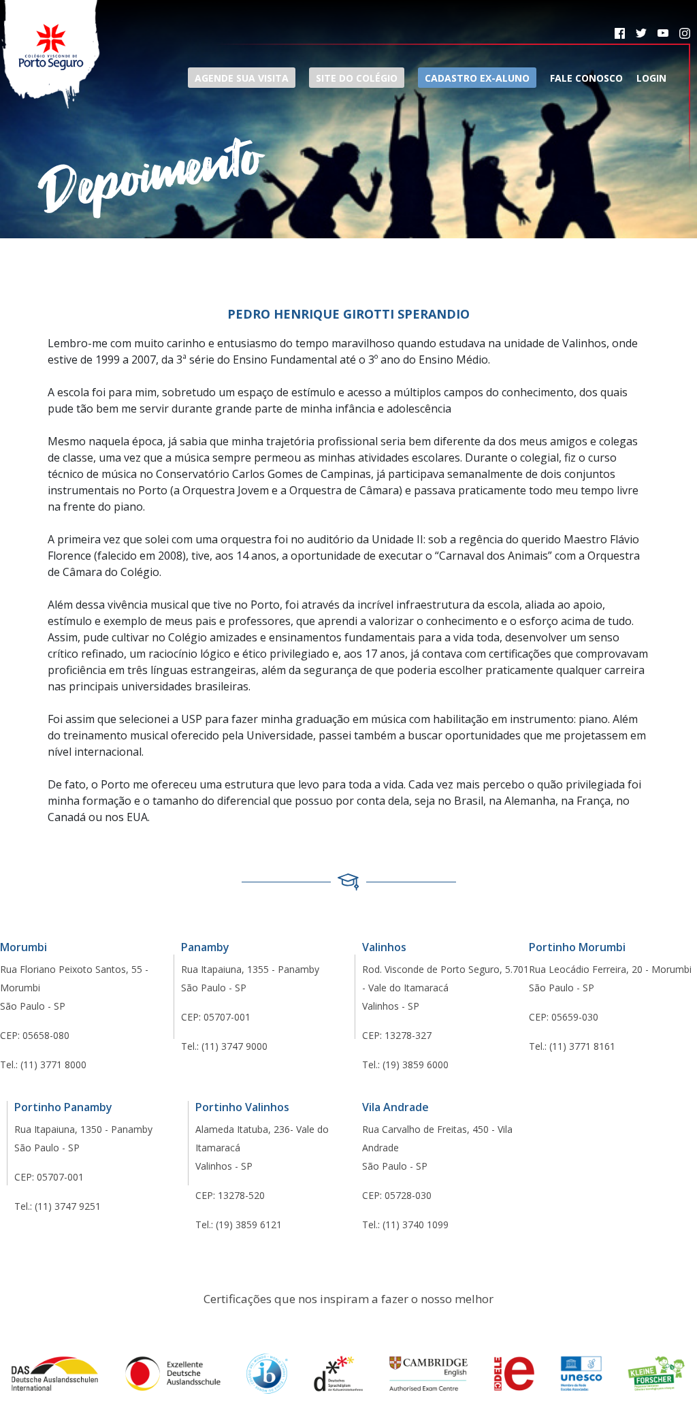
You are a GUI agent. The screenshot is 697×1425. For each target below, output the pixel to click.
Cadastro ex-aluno (477, 77)
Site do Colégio (357, 77)
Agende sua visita (242, 77)
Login (651, 77)
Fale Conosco (586, 77)
